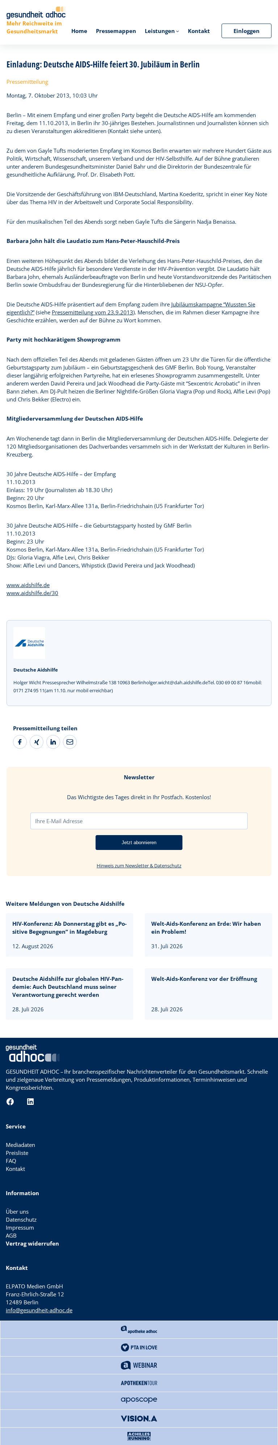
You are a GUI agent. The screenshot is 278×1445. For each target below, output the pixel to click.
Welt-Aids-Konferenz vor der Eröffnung (204, 978)
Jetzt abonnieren (139, 842)
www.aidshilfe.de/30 (32, 592)
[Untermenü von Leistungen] (177, 31)
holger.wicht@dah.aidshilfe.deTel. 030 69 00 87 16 (195, 682)
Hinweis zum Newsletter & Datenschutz (139, 865)
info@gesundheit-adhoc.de (39, 1310)
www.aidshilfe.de (28, 585)
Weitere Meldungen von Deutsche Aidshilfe (65, 904)
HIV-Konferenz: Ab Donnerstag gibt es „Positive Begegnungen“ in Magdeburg (69, 927)
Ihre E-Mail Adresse (59, 821)
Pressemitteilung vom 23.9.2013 (92, 312)
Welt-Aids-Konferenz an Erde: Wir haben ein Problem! (206, 927)
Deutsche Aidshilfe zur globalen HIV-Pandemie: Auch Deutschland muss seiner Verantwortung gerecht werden (67, 986)
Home (79, 30)
